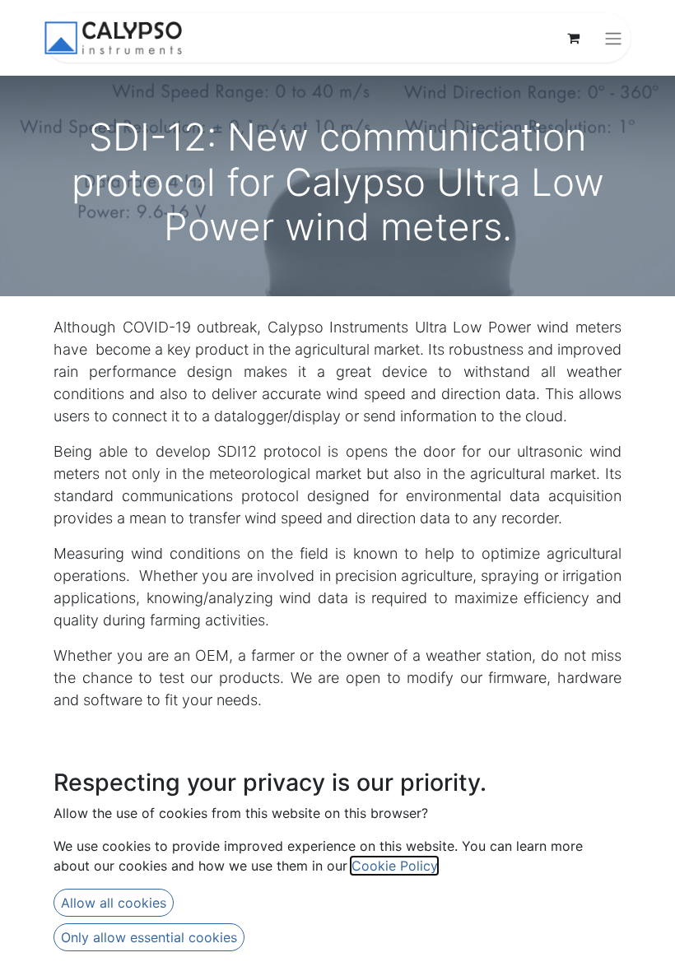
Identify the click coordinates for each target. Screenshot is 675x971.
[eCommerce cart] (572, 37)
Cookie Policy (394, 865)
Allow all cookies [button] (113, 902)
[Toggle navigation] (613, 38)
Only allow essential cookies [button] (149, 937)
